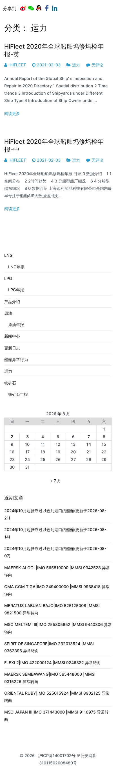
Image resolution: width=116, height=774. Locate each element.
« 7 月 (55, 480)
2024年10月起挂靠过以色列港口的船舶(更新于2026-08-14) (55, 533)
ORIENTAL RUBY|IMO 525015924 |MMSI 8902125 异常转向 (57, 697)
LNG (8, 255)
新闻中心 (12, 336)
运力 (76, 64)
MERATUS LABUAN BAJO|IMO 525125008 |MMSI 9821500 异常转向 (52, 609)
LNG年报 (16, 266)
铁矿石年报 (18, 394)
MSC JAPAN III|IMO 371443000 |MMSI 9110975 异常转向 (56, 716)
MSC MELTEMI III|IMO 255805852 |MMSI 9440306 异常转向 (58, 628)
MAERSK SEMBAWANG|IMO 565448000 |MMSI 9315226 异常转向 (49, 678)
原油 (8, 313)
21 (88, 451)
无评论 (97, 64)
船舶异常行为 (16, 359)
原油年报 (16, 324)
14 (88, 444)
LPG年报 (16, 289)
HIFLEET (18, 64)
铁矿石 (10, 383)
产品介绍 (12, 301)
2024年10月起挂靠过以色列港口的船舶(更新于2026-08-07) (55, 552)
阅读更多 (12, 113)
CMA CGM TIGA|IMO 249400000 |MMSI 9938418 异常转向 (57, 590)
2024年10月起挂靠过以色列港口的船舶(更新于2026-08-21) (55, 514)
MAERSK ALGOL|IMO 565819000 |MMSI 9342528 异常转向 (57, 571)
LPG (8, 278)
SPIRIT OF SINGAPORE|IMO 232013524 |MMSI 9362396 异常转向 (49, 647)
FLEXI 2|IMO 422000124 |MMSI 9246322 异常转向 (52, 662)
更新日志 (12, 347)
